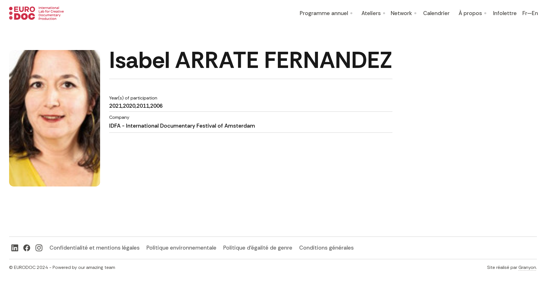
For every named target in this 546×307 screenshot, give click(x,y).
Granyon (527, 267)
